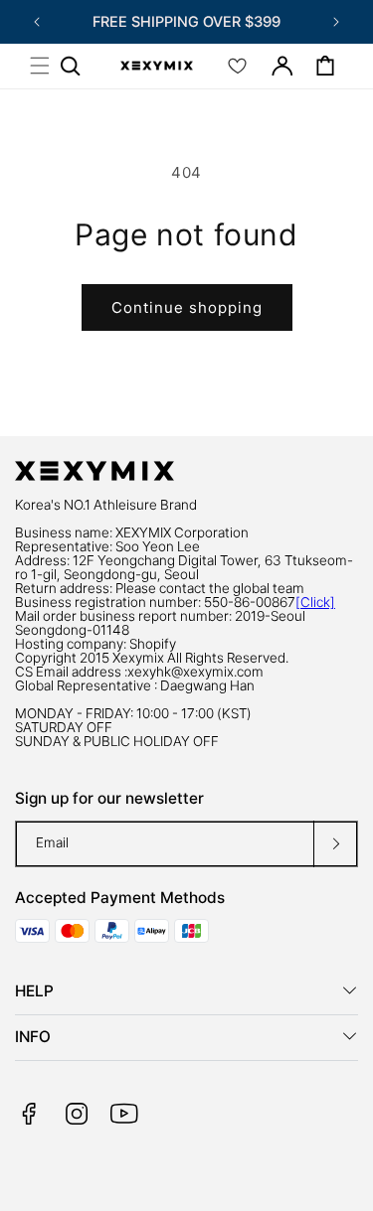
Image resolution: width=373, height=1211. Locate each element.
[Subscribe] (335, 844)
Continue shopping (187, 307)
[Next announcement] (336, 22)
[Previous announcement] (37, 22)
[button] (40, 65)
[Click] (315, 602)
